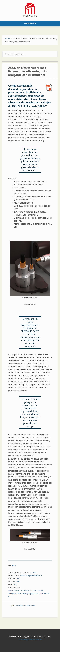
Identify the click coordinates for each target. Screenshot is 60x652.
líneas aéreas (13, 590)
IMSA (14, 566)
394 (17, 578)
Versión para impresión (25, 605)
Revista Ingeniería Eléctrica (31, 575)
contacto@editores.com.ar (30, 639)
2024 (15, 584)
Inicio (7, 38)
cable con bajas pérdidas (27, 593)
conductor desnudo (29, 590)
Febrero (16, 581)
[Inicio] (30, 10)
